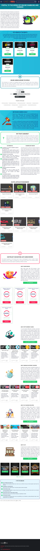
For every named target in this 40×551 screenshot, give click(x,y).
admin (18, 500)
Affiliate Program (4, 240)
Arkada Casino (7, 67)
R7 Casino (7, 50)
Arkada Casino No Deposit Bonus (33, 289)
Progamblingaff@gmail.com (6, 549)
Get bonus (6, 302)
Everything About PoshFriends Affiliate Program (7, 244)
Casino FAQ (3, 191)
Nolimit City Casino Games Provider (35, 431)
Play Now (7, 54)
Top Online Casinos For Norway (15, 391)
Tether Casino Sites (5, 350)
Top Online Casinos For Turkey (25, 391)
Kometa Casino (20, 50)
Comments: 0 (3, 197)
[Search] (35, 1)
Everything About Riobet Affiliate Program (33, 228)
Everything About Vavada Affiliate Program (6, 228)
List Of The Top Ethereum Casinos (15, 351)
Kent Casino (32, 50)
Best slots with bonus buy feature (20, 194)
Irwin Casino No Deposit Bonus (6, 308)
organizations (5, 497)
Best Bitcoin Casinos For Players (35, 351)
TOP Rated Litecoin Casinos (25, 351)
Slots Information (8, 191)
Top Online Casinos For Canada (35, 391)
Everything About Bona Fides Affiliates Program (20, 228)
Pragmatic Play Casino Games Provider (5, 431)
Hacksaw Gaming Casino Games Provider (25, 431)
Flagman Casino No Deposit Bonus (6, 289)
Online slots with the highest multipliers (7, 210)
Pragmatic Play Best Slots (6, 193)
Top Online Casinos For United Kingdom (5, 391)
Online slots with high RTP (33, 193)
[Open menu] (1, 1)
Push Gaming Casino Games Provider (15, 431)
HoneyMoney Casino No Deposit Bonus (20, 289)
